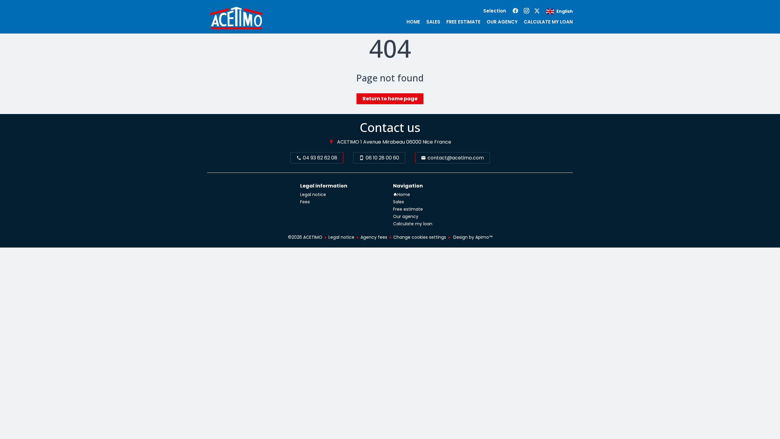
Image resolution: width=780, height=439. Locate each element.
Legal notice (341, 237)
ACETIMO (348, 141)
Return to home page (390, 98)
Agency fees (373, 237)
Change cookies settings (419, 237)
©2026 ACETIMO (305, 237)
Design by (472, 237)
